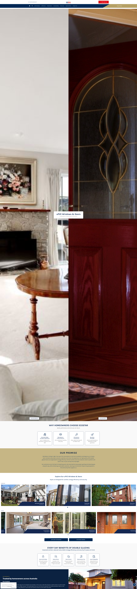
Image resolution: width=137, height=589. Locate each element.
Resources (62, 5)
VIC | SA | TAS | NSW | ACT (32, 2)
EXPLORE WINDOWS (34, 418)
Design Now (75, 5)
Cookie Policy (9, 586)
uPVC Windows (37, 5)
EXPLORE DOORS (103, 418)
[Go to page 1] (67, 507)
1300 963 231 (104, 2)
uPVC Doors (43, 5)
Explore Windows (56, 539)
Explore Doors (81, 539)
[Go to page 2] (68, 507)
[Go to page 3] (69, 507)
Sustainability (56, 5)
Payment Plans (68, 5)
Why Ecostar (49, 5)
